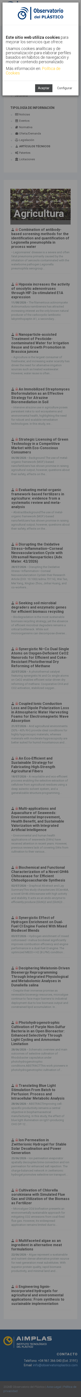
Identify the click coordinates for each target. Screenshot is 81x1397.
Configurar (64, 88)
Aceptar (44, 88)
